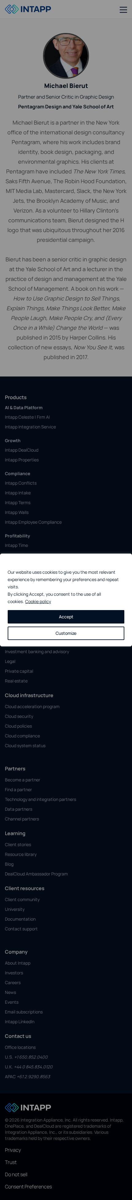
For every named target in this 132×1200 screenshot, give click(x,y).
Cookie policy (38, 601)
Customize (66, 633)
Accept (66, 617)
